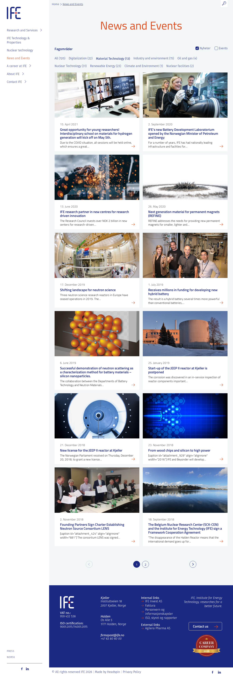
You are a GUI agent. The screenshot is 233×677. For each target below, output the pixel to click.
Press (10, 651)
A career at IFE (17, 66)
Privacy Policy (132, 672)
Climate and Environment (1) (144, 66)
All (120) (60, 58)
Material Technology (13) (113, 59)
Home (55, 4)
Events (223, 48)
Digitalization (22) (81, 58)
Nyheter (204, 48)
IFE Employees (29, 19)
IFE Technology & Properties (18, 40)
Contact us (200, 626)
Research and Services (22, 30)
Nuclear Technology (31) (71, 66)
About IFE (13, 74)
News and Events (18, 58)
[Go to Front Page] (14, 13)
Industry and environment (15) (153, 58)
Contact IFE (14, 82)
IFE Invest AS (153, 601)
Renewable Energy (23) (105, 66)
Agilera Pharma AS (157, 628)
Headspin (113, 672)
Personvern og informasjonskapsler (159, 612)
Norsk (11, 657)
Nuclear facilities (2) (180, 66)
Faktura (150, 605)
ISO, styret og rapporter (161, 618)
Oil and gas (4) (187, 58)
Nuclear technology (20, 50)
